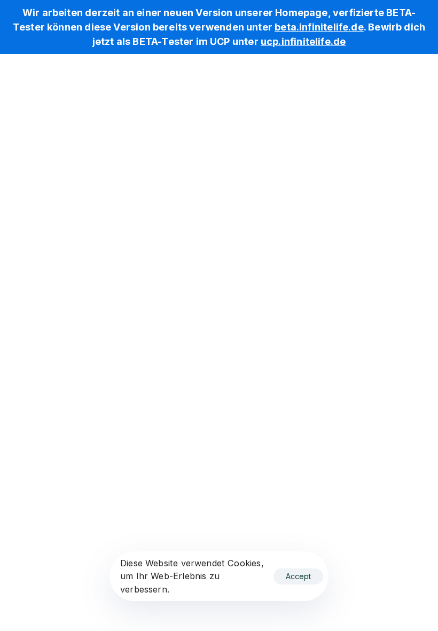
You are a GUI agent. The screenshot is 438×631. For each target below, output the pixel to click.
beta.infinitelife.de (319, 27)
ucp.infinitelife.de (303, 41)
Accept (298, 576)
